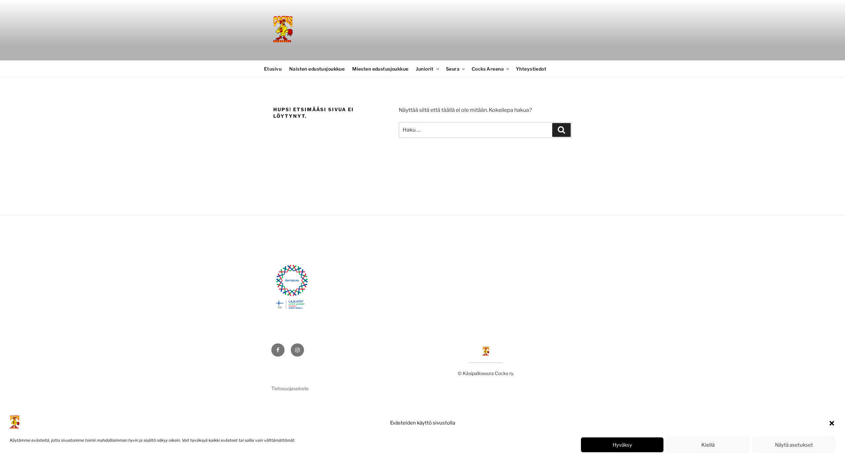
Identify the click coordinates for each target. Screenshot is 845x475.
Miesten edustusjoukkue (380, 69)
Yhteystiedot (531, 69)
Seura (452, 69)
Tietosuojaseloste (59, 462)
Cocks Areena (488, 69)
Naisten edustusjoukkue (317, 69)
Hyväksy (622, 445)
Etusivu (273, 69)
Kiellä (708, 445)
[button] (831, 423)
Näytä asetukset (794, 445)
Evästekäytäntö (25, 462)
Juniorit (424, 69)
